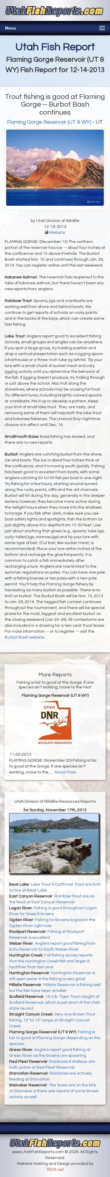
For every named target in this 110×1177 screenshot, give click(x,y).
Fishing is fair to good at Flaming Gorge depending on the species (54, 1038)
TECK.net (55, 1170)
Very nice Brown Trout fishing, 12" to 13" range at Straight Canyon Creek (52, 1020)
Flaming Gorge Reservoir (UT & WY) (49, 122)
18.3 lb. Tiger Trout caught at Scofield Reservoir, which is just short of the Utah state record (54, 1003)
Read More (65, 772)
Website (57, 233)
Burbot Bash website (24, 637)
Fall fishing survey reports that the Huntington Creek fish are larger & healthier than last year (50, 961)
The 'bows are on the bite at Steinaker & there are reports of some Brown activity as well (54, 1091)
